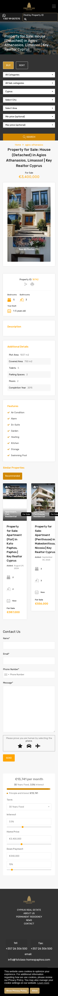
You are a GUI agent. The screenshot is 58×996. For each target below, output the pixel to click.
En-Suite (15, 424)
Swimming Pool (19, 455)
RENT (22, 65)
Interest (11, 814)
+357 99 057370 (11, 19)
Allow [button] (35, 990)
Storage (15, 449)
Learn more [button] (43, 983)
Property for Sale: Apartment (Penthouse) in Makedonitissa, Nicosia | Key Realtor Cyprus (45, 539)
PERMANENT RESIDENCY (29, 916)
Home (18, 144)
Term (9, 799)
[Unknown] (6, 674)
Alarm (14, 418)
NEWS (29, 920)
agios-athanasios (34, 144)
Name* (6, 638)
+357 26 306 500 (16, 948)
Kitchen (15, 443)
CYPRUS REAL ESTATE (29, 910)
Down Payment (15, 849)
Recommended (12, 476)
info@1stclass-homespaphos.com (29, 959)
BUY (8, 65)
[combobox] (29, 74)
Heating (15, 437)
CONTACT (29, 923)
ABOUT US (29, 913)
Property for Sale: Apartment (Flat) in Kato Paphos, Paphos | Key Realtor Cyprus (14, 543)
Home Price (13, 831)
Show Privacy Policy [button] (16, 990)
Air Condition (17, 412)
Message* (8, 682)
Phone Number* (11, 669)
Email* (6, 654)
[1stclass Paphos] (29, 9)
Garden (14, 431)
